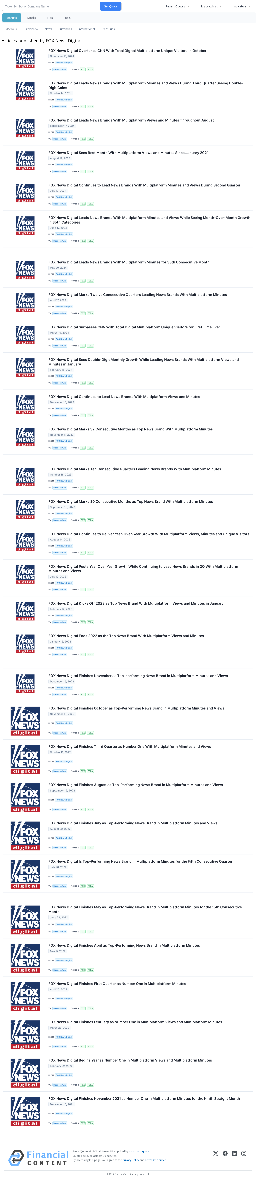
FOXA (90, 69)
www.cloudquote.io (140, 1151)
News (48, 29)
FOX (83, 69)
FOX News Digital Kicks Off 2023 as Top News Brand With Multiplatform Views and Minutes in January (136, 603)
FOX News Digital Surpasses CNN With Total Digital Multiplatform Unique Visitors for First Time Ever (134, 327)
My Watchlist (209, 6)
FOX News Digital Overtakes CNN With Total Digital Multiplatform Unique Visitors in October (127, 51)
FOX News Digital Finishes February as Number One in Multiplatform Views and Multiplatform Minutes (135, 1022)
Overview (32, 29)
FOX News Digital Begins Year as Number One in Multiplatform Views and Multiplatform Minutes (130, 1060)
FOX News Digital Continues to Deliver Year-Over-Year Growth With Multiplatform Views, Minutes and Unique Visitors (148, 534)
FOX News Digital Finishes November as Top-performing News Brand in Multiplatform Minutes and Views (138, 676)
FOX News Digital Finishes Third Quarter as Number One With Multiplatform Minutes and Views (129, 746)
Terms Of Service (155, 1160)
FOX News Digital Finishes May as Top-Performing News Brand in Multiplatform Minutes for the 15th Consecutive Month (145, 909)
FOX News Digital (64, 63)
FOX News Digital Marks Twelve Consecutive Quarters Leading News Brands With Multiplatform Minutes (137, 294)
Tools (67, 18)
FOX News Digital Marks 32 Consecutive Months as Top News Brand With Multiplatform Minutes (130, 429)
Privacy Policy (131, 1160)
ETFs (49, 18)
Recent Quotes (175, 6)
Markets (11, 18)
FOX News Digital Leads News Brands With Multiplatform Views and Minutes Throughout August (131, 120)
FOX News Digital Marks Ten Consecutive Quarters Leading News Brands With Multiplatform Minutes (134, 469)
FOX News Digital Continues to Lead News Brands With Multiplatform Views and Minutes (124, 397)
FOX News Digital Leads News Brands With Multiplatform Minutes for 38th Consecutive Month (129, 262)
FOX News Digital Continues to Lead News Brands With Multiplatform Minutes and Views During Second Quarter (144, 185)
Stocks (31, 18)
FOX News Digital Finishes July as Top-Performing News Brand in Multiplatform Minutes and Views (133, 823)
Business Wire (59, 69)
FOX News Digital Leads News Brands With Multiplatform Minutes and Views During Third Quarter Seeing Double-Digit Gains (145, 85)
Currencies (65, 29)
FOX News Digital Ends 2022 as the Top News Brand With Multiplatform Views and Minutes (126, 636)
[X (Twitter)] (216, 1158)
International (86, 29)
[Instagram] (244, 1158)
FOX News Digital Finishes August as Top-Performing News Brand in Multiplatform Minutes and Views (135, 785)
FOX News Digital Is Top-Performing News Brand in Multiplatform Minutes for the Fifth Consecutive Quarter (140, 861)
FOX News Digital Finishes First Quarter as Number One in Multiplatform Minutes (117, 984)
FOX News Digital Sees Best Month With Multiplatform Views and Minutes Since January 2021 (128, 153)
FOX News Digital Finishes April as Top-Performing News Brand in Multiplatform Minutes (124, 945)
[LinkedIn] (234, 1158)
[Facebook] (225, 1158)
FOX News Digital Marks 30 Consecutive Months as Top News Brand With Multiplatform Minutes (130, 501)
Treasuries (108, 29)
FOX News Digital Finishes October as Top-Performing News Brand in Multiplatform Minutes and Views (136, 708)
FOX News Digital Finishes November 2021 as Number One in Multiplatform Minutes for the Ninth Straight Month (144, 1098)
